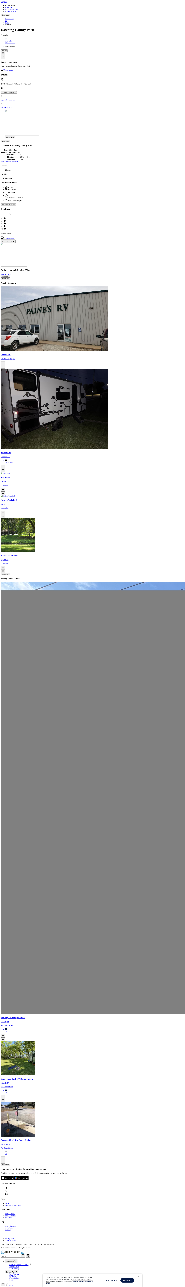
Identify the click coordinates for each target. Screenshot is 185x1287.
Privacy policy (10, 1239)
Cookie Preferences (111, 1280)
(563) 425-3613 (6, 107)
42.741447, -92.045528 (9, 92)
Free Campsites (10, 1216)
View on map (10, 137)
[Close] (138, 1276)
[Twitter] (6, 1192)
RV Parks (8, 1217)
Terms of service (10, 1240)
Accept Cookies (127, 1280)
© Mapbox (9, 7)
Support (7, 1230)
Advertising (9, 1228)
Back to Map (9, 19)
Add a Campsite (10, 1226)
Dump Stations (10, 1214)
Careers (7, 1203)
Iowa (7, 23)
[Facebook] (6, 1189)
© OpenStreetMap (11, 9)
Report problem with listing (10, 162)
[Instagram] (6, 1195)
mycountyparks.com (8, 100)
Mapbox (4, 2)
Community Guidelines (13, 1205)
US (6, 21)
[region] (92, 1280)
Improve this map (11, 11)
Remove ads (6, 15)
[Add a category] (28, 1256)
